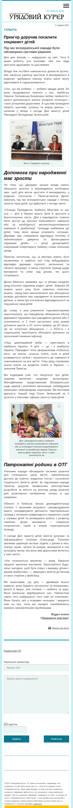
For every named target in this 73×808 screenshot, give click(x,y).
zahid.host (37, 804)
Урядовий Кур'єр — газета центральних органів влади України (36, 14)
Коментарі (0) (12, 650)
